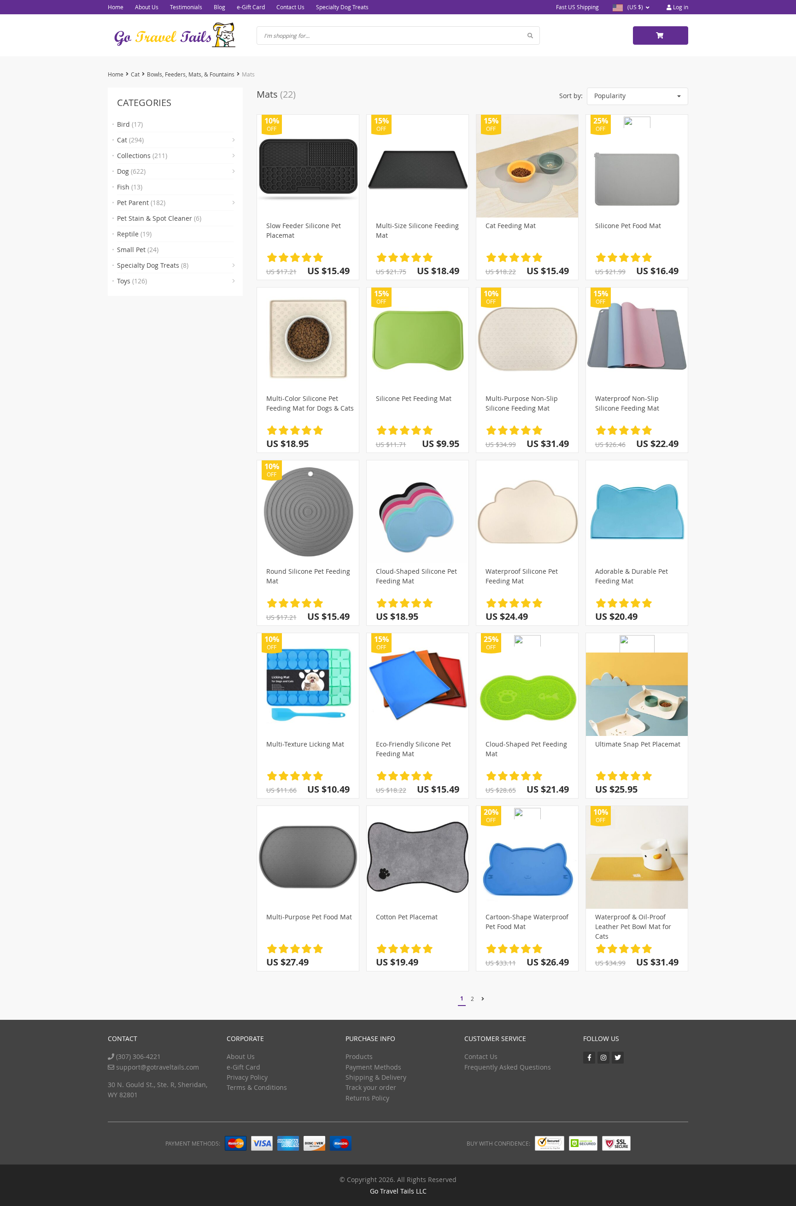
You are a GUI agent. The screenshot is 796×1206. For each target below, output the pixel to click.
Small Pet (137, 249)
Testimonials (186, 7)
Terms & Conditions (257, 1087)
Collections (142, 155)
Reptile (134, 233)
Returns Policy (367, 1098)
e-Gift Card (251, 7)
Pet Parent (141, 202)
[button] (637, 96)
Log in (680, 7)
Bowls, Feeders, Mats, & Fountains (190, 74)
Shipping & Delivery (375, 1077)
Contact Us (290, 7)
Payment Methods (373, 1067)
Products (359, 1056)
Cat (135, 74)
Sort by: (571, 95)
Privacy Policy (247, 1077)
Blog (219, 7)
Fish (129, 186)
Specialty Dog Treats (342, 7)
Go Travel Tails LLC (398, 1191)
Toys (132, 280)
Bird (130, 124)
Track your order (370, 1087)
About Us (146, 7)
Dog (131, 171)
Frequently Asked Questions (507, 1067)
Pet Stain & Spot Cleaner (159, 218)
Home (115, 7)
